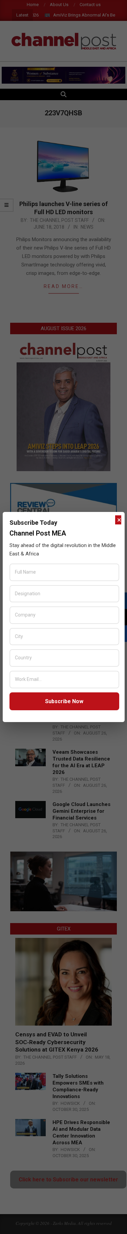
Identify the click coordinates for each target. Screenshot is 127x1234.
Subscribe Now (64, 701)
